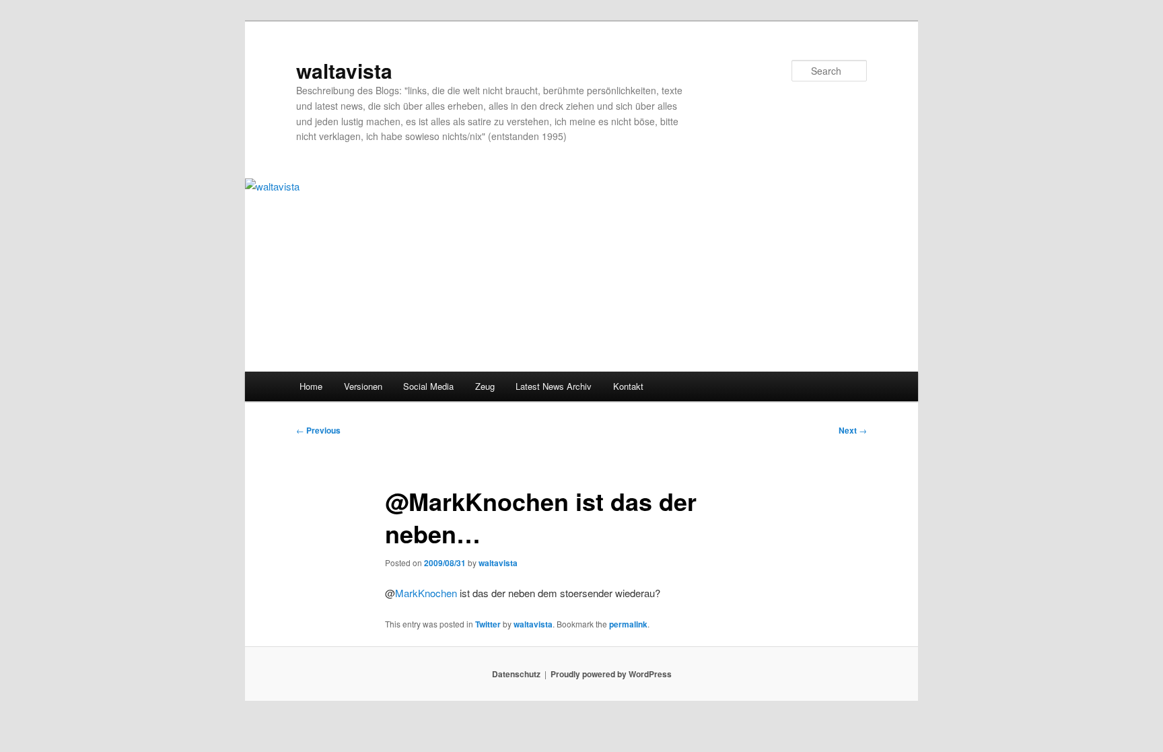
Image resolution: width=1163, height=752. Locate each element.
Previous (318, 430)
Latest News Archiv (554, 386)
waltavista (344, 70)
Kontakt (628, 386)
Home (310, 386)
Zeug (485, 386)
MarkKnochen (426, 593)
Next (853, 430)
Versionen (363, 386)
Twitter (488, 624)
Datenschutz (516, 674)
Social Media (428, 386)
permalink (628, 624)
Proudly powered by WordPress (611, 674)
